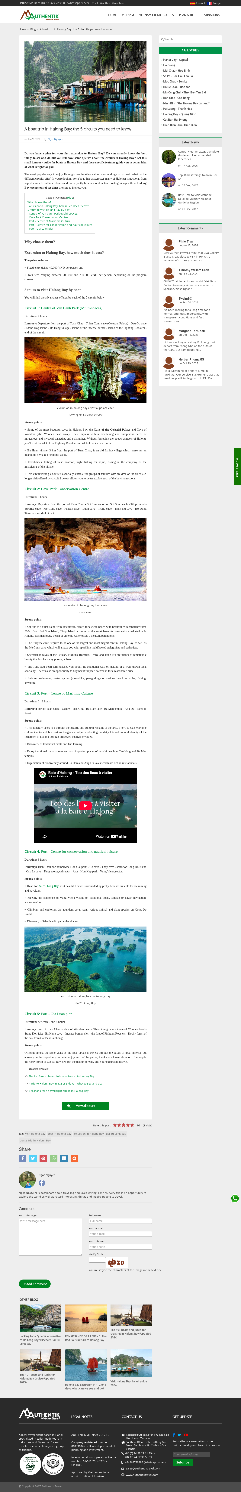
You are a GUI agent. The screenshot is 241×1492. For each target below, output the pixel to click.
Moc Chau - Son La (175, 81)
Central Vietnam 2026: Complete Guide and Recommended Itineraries (198, 155)
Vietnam (128, 15)
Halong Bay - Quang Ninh (179, 114)
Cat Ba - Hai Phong (175, 119)
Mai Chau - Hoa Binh (176, 70)
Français (217, 3)
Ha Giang (169, 65)
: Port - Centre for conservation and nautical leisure (59, 225)
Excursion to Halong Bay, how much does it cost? (57, 206)
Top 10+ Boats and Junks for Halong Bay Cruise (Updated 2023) (37, 1378)
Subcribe (182, 1462)
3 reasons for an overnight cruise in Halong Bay (58, 1091)
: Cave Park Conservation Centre (47, 217)
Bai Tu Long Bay (116, 1133)
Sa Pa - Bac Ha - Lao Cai (178, 76)
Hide (70, 197)
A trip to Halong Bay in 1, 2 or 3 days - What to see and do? (65, 1083)
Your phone (96, 1241)
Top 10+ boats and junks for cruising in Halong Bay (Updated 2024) (131, 1333)
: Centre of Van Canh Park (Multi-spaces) (52, 213)
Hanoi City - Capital (175, 59)
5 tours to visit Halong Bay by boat (48, 210)
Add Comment (36, 1284)
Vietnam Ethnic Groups (156, 15)
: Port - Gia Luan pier (40, 228)
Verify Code (96, 1254)
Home (112, 15)
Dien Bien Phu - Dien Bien (180, 125)
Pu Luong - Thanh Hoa (177, 108)
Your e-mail (96, 1228)
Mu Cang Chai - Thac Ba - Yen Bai (184, 92)
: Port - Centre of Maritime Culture (49, 221)
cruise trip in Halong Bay (35, 1140)
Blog (33, 29)
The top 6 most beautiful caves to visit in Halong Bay (62, 1076)
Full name (95, 1215)
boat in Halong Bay (59, 1133)
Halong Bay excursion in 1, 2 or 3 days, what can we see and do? (85, 1386)
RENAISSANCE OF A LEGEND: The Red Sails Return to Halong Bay (86, 1338)
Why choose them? (39, 202)
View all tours (85, 1106)
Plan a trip (187, 15)
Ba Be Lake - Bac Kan (176, 87)
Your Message (28, 1215)
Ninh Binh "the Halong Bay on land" (186, 103)
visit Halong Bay (35, 1133)
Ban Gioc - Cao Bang (176, 98)
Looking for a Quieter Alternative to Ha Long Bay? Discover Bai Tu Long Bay (40, 1339)
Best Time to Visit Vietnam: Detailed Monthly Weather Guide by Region (195, 198)
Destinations (210, 15)
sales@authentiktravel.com (109, 3)
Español (200, 3)
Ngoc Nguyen (55, 139)
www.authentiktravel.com (142, 1475)
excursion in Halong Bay (88, 1133)
